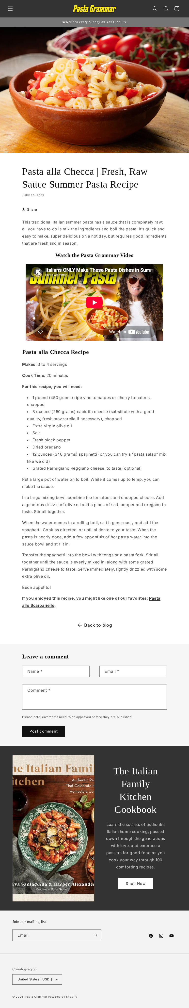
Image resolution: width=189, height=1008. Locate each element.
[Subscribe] (95, 935)
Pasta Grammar (36, 996)
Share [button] (32, 209)
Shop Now (136, 883)
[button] (10, 8)
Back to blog (98, 625)
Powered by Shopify (62, 996)
